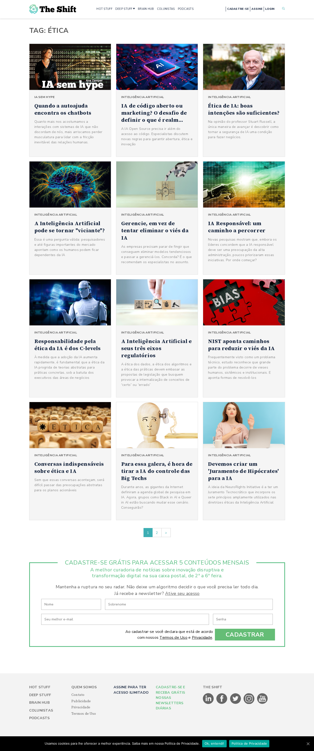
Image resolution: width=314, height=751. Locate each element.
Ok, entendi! (214, 743)
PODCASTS (186, 9)
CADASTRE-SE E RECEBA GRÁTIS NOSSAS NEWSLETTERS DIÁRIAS (170, 698)
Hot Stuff (40, 687)
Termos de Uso (173, 637)
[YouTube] (262, 703)
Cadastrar (245, 635)
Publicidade (81, 701)
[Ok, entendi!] (307, 743)
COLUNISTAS (166, 9)
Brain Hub (39, 702)
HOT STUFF (104, 9)
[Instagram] (249, 703)
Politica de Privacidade (249, 743)
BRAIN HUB (146, 9)
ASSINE (256, 9)
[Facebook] (222, 703)
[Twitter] (236, 703)
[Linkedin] (208, 703)
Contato (78, 695)
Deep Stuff (40, 695)
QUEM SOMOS (84, 687)
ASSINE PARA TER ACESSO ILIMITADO (131, 690)
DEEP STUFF (123, 9)
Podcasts (39, 718)
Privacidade (202, 637)
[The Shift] (52, 9)
